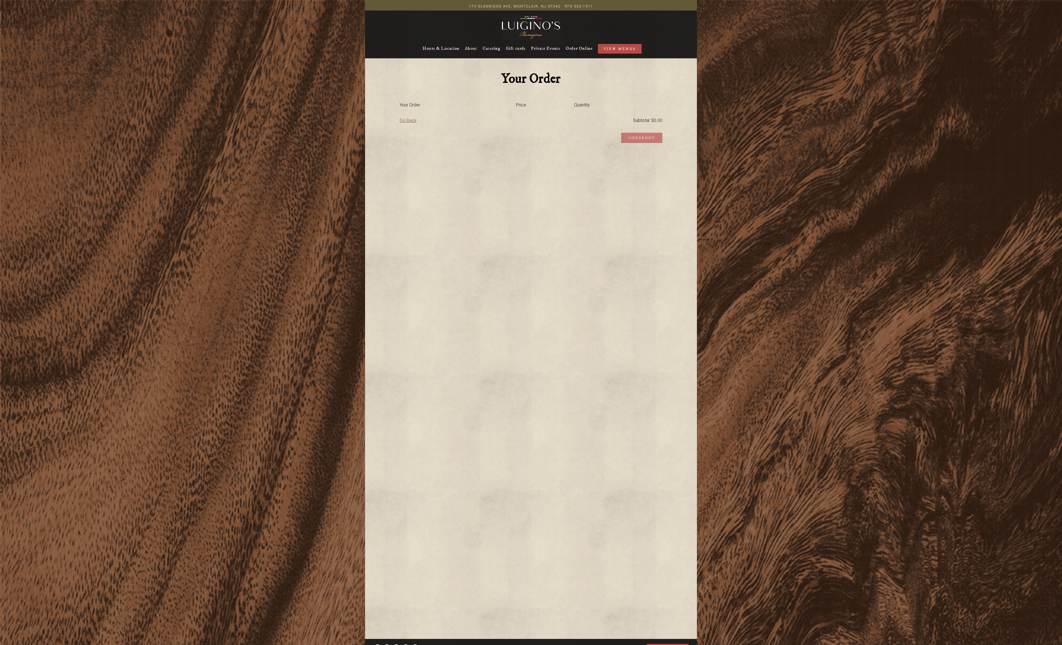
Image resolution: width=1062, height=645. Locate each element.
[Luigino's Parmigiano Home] (531, 27)
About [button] (471, 48)
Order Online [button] (579, 48)
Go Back (408, 120)
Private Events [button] (545, 48)
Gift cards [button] (515, 48)
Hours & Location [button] (441, 48)
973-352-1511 (579, 6)
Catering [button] (491, 48)
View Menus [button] (620, 49)
